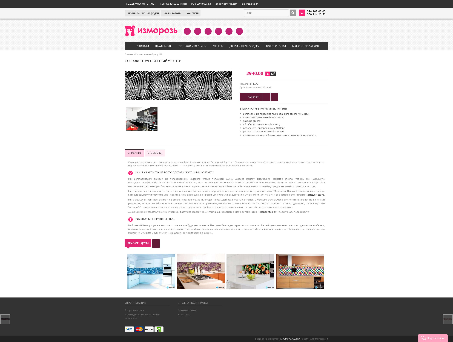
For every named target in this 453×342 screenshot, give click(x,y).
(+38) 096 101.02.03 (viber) (173, 3)
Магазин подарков (305, 46)
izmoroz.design (250, 3)
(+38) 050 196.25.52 (201, 3)
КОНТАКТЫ (192, 13)
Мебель (218, 46)
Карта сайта (184, 314)
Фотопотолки (276, 46)
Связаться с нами (187, 310)
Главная (129, 54)
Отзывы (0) (155, 152)
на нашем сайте (315, 194)
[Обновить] (156, 243)
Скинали (143, 46)
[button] (433, 338)
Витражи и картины (193, 46)
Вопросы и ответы (134, 310)
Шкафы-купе (163, 46)
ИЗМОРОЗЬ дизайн (292, 338)
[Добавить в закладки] (266, 97)
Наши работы (172, 13)
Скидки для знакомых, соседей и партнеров (142, 316)
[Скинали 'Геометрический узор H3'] (141, 119)
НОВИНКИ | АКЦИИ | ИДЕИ (143, 13)
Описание (134, 152)
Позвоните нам (268, 211)
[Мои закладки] (274, 97)
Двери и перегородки (244, 46)
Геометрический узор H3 (148, 54)
